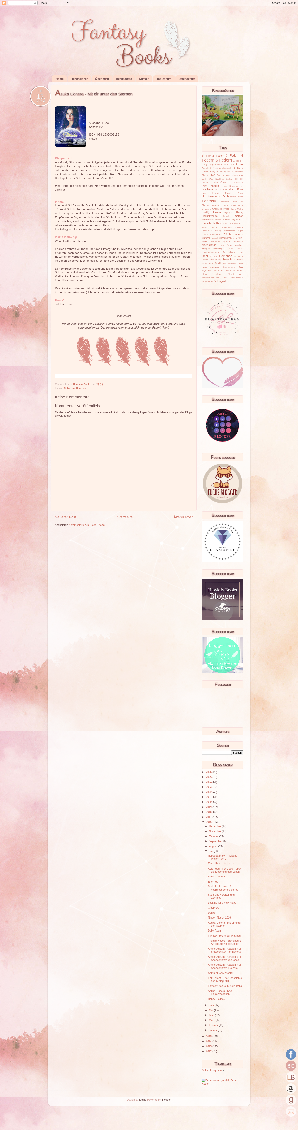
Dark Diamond (211, 185)
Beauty (212, 171)
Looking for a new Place (222, 902)
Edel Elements (211, 193)
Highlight (228, 212)
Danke (211, 912)
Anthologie (207, 168)
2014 (209, 1041)
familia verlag (236, 197)
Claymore (213, 907)
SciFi (241, 263)
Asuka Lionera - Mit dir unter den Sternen (224, 924)
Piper (230, 248)
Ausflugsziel (218, 168)
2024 (209, 782)
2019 (209, 807)
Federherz (224, 202)
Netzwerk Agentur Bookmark (227, 241)
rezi (241, 252)
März (212, 1020)
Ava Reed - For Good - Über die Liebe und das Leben (224, 870)
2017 (209, 817)
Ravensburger (230, 252)
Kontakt (144, 78)
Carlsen (229, 179)
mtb (235, 238)
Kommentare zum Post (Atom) (87, 525)
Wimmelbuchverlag (210, 278)
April (212, 1015)
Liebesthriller (229, 231)
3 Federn (232, 155)
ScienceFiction (230, 263)
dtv (231, 189)
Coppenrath (226, 182)
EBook (239, 189)
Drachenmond (210, 189)
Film (241, 202)
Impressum (164, 78)
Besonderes (124, 78)
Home (60, 78)
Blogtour (206, 175)
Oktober (214, 836)
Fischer (205, 205)
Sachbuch (238, 259)
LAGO (214, 227)
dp (242, 186)
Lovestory (216, 234)
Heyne (217, 212)
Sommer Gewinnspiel (220, 973)
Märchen (206, 238)
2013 (209, 1046)
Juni (212, 1005)
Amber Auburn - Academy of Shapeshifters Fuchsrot (224, 966)
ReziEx (206, 256)
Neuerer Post (65, 517)
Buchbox (219, 179)
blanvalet (239, 171)
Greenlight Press (220, 209)
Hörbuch (226, 216)
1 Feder (206, 156)
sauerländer (207, 263)
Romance (225, 256)
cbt (241, 179)
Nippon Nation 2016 (219, 917)
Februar (214, 1025)
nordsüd (239, 245)
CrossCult (238, 182)
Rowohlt (227, 259)
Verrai (231, 274)
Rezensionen (79, 78)
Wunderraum (237, 278)
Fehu (234, 201)
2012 (209, 1051)
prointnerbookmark (210, 252)
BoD (213, 175)
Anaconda (229, 164)
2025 (209, 777)
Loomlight (206, 234)
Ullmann (205, 274)
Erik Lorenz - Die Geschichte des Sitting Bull (225, 980)
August (213, 846)
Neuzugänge (209, 245)
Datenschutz (186, 78)
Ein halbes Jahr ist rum (221, 863)
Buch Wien (207, 179)
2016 (209, 822)
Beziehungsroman (225, 171)
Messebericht (225, 238)
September (216, 841)
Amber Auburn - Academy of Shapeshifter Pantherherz (224, 950)
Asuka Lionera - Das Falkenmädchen (220, 993)
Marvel (215, 238)
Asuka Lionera (216, 876)
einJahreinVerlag (211, 196)
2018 (209, 812)
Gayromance (237, 205)
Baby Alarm (215, 930)
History (239, 212)
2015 (209, 1036)
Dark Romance (230, 186)
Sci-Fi (218, 263)
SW (241, 267)
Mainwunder (236, 234)
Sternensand (229, 267)
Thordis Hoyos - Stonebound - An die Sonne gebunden (225, 942)
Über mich (102, 78)
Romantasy (215, 259)
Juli (211, 851)
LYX (225, 234)
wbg (241, 274)
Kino (219, 223)
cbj (236, 179)
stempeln (214, 267)
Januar (213, 1030)
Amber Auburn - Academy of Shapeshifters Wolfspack (224, 958)
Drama (223, 189)
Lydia (142, 1099)
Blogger (166, 1099)
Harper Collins (236, 209)
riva (215, 256)
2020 (209, 802)
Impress (238, 216)
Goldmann (206, 209)
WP (225, 277)
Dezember (215, 826)
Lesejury (239, 227)
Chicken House (210, 182)
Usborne (219, 274)
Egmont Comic (234, 193)
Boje (219, 175)
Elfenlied (213, 881)
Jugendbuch (237, 219)
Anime (239, 164)
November (215, 831)
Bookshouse (237, 175)
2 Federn (218, 155)
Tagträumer (207, 270)
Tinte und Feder (223, 270)
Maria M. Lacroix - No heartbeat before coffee (223, 888)
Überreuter (238, 270)
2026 (209, 772)
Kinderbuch (208, 223)
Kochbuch (238, 223)
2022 (209, 792)
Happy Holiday (216, 999)
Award (227, 168)
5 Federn (69, 388)
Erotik (225, 196)
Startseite (125, 517)
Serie (204, 267)
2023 (209, 787)
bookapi (226, 175)
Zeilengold (220, 281)
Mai (211, 1010)
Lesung (217, 231)
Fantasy (81, 388)
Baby (234, 168)
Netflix (205, 241)
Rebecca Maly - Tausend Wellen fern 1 (222, 857)
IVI (212, 219)
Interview (206, 219)
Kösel (204, 227)
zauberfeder (207, 281)
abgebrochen (215, 164)
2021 (209, 797)
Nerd (240, 237)
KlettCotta (228, 223)
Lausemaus (226, 227)
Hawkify (206, 212)
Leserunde (207, 231)
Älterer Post (183, 517)
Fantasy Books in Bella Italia (225, 986)
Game (225, 205)
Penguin (206, 248)
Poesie (240, 248)
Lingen (240, 231)
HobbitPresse (210, 216)
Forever (215, 205)
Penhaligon (218, 248)
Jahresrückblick (223, 219)
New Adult (226, 245)
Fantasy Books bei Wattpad (224, 935)
